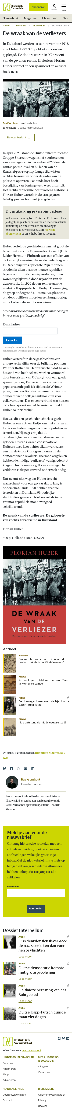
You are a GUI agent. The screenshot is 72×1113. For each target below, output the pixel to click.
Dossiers (21, 25)
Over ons (8, 1063)
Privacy (42, 1100)
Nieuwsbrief (10, 18)
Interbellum (39, 25)
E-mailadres (11, 324)
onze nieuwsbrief (31, 1051)
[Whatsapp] (18, 768)
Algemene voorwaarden (52, 1094)
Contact (7, 1100)
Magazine (30, 18)
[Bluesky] (4, 768)
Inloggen (43, 1066)
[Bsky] (63, 1038)
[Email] (25, 768)
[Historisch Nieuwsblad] (13, 7)
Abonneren (38, 7)
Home (6, 25)
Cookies (42, 1105)
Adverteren (9, 1079)
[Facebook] (11, 768)
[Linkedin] (32, 768)
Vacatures (44, 1072)
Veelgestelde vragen (14, 1094)
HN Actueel (49, 18)
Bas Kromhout (10, 123)
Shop (66, 18)
